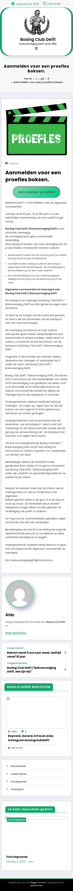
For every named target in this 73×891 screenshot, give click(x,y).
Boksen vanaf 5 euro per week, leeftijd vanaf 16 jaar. (34, 654)
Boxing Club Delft (38, 39)
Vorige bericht (15, 648)
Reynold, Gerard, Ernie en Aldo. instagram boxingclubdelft (31, 738)
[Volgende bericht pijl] (65, 669)
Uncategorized (19, 781)
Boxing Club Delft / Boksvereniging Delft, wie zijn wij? (31, 669)
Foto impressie (16, 857)
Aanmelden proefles (36, 192)
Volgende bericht (17, 663)
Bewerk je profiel (55, 621)
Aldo (9, 614)
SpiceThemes (36, 885)
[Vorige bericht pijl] (65, 652)
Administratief (18, 766)
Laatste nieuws (19, 773)
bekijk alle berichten (15, 633)
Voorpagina (17, 789)
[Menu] (36, 48)
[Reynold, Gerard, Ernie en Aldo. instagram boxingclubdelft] (36, 712)
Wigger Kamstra (38, 882)
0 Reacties (14, 163)
